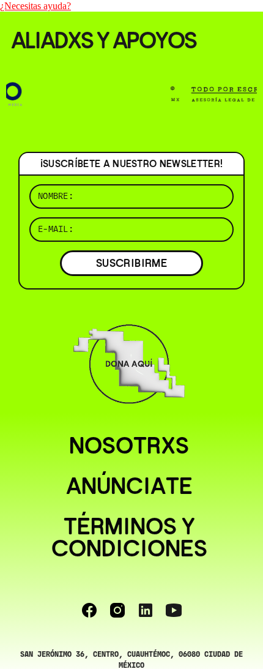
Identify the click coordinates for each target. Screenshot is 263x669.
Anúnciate (129, 486)
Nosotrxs (129, 446)
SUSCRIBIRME (131, 263)
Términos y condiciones (129, 537)
